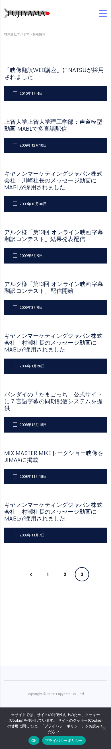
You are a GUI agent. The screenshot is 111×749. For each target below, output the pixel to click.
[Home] (27, 13)
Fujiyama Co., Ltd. (70, 694)
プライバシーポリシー (64, 740)
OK (34, 740)
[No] (104, 728)
